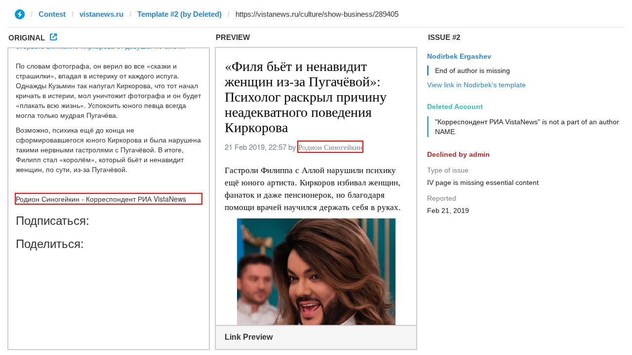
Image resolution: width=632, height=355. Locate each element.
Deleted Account (455, 106)
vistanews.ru (101, 14)
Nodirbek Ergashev (459, 56)
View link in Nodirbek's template (476, 85)
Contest (52, 14)
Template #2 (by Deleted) (179, 14)
